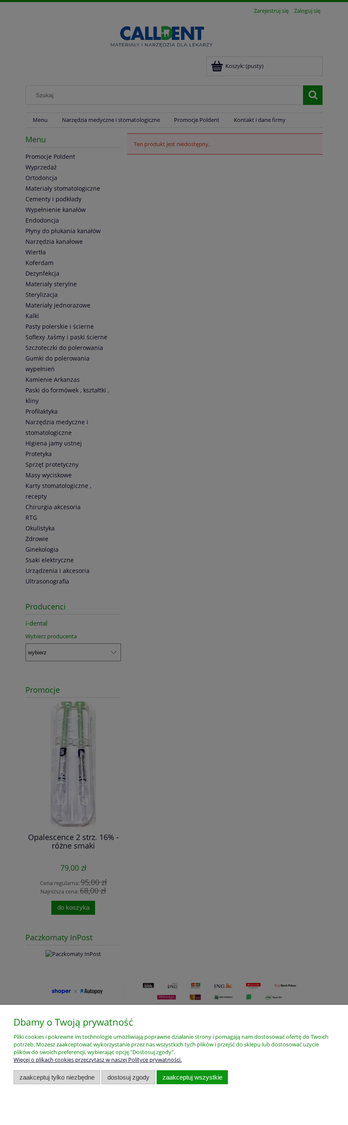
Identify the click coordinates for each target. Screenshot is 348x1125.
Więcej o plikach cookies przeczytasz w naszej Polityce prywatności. (98, 1059)
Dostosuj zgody (128, 1077)
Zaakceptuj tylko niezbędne (57, 1077)
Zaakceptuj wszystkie (192, 1077)
